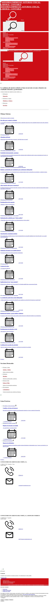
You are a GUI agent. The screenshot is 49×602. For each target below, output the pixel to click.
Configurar (6, 599)
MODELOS (7, 41)
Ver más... (2, 359)
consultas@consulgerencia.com (24, 485)
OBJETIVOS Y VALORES (8, 34)
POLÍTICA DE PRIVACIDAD (9, 581)
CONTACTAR (3, 577)
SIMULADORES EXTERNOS (11, 44)
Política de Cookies (6, 591)
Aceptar (2, 599)
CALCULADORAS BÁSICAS (11, 43)
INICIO (4, 32)
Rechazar (11, 599)
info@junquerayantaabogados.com (25, 539)
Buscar (4, 21)
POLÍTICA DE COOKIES (8, 582)
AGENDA (7, 45)
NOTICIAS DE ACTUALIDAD (11, 37)
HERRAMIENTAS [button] (6, 42)
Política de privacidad (7, 590)
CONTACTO (5, 48)
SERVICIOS (5, 35)
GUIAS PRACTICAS (9, 38)
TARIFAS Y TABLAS (9, 40)
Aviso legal (5, 589)
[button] (13, 19)
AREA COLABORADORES (8, 47)
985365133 (20, 475)
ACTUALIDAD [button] (6, 36)
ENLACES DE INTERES (10, 46)
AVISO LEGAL (6, 580)
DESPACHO (5, 33)
